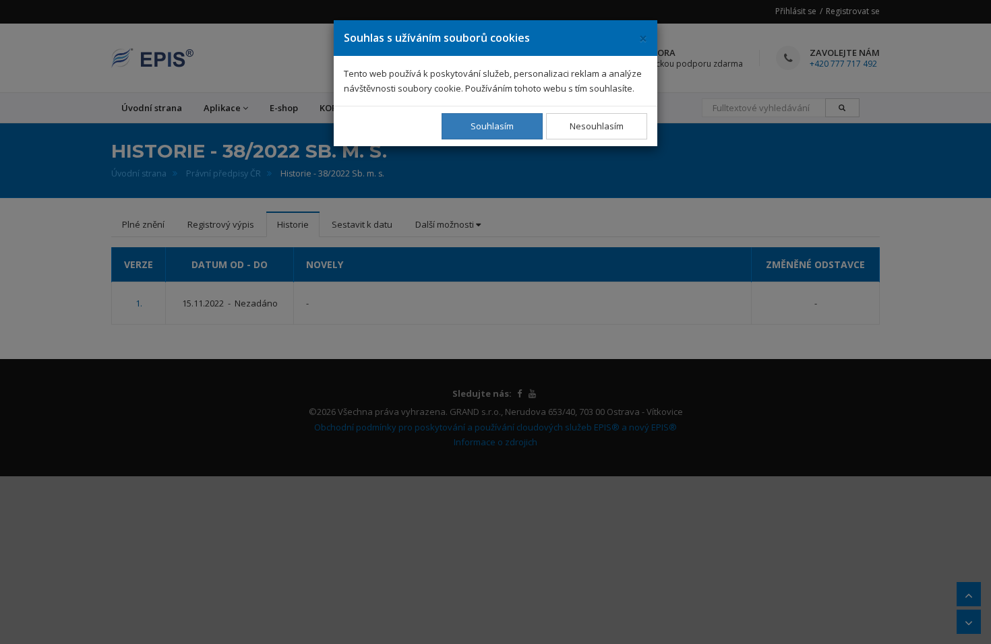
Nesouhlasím (597, 126)
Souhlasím (492, 126)
